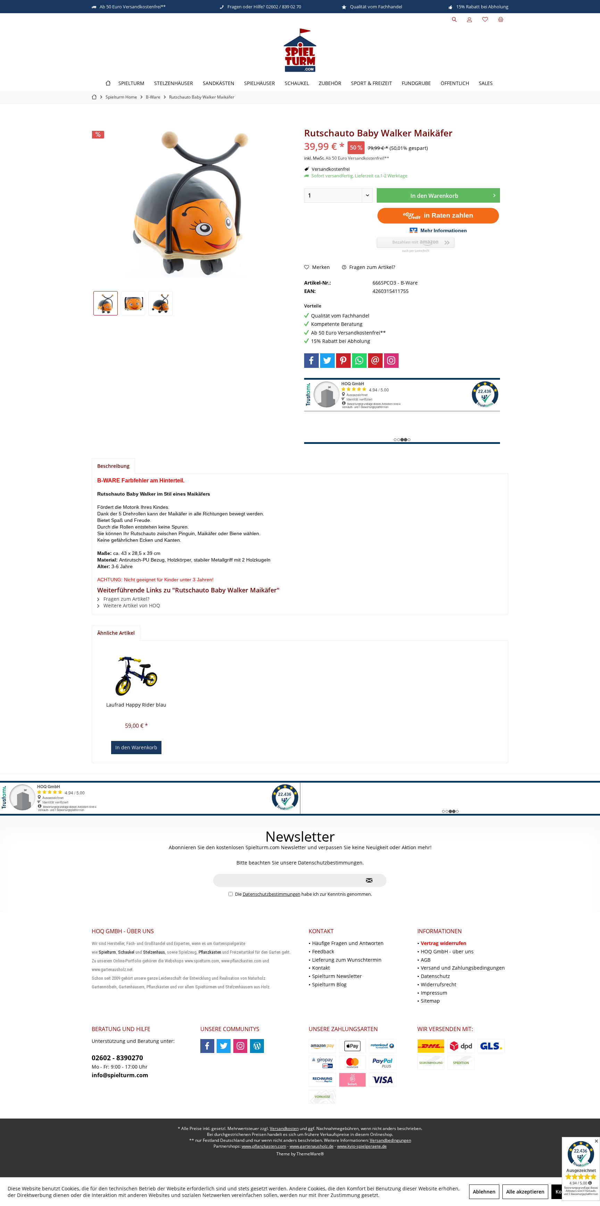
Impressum (434, 992)
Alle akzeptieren (525, 1191)
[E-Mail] (375, 360)
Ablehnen (484, 1191)
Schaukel (126, 952)
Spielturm (107, 952)
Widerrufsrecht (438, 984)
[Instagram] (391, 360)
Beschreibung (113, 466)
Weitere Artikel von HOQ (131, 605)
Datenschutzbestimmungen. (331, 862)
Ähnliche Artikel (116, 633)
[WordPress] (257, 1046)
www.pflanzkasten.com (264, 1146)
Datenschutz (435, 976)
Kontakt (321, 967)
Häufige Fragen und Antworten (348, 943)
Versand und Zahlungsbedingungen (463, 967)
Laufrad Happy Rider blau (136, 704)
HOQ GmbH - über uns (447, 951)
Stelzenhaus (154, 952)
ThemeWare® (310, 1154)
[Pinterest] (343, 360)
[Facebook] (311, 360)
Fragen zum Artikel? (371, 267)
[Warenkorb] (500, 19)
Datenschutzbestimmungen (271, 894)
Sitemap (430, 1000)
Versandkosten (284, 1128)
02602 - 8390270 (117, 1057)
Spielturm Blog (329, 984)
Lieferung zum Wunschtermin (347, 959)
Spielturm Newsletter (337, 976)
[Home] (108, 83)
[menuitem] (500, 19)
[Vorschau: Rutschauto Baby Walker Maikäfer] (105, 303)
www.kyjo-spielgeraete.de (362, 1146)
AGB (426, 959)
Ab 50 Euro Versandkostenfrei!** (357, 158)
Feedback (323, 951)
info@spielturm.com (120, 1075)
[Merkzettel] (485, 19)
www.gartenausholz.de (312, 1146)
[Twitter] (327, 360)
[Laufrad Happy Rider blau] (136, 673)
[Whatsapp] (359, 360)
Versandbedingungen (390, 1140)
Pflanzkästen (210, 952)
